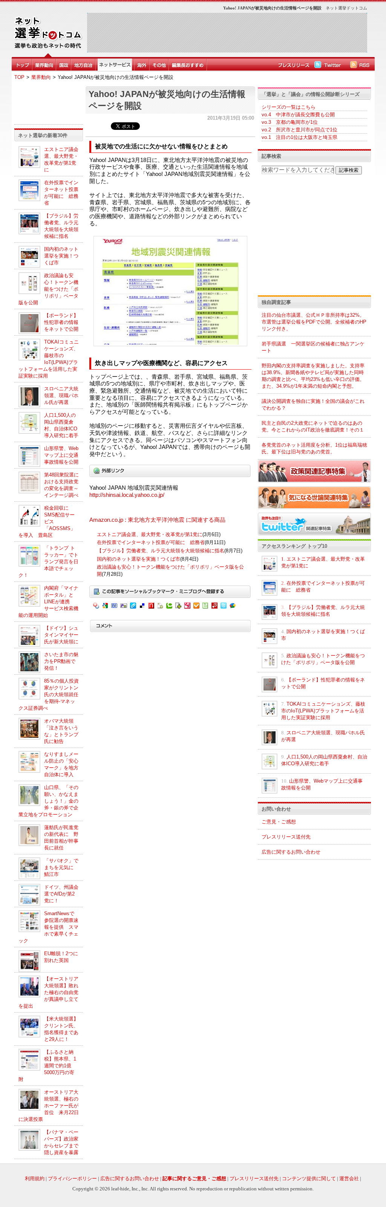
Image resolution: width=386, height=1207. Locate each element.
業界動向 (41, 77)
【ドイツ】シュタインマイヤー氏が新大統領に (61, 634)
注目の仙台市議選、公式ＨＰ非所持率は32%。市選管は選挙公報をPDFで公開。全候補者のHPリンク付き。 (314, 321)
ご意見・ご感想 (279, 822)
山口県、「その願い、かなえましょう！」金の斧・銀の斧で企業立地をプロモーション (48, 801)
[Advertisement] (227, 32)
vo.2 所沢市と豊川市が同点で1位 (299, 130)
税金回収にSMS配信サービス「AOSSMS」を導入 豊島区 (46, 521)
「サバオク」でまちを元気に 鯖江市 (61, 867)
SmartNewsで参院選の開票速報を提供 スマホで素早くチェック (48, 927)
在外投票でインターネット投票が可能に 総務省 (151, 542)
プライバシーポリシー (72, 1178)
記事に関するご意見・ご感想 (194, 1178)
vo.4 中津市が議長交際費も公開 (298, 114)
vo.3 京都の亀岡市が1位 (290, 122)
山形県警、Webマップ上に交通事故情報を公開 (61, 455)
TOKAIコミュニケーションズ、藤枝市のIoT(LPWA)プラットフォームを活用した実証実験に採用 (323, 710)
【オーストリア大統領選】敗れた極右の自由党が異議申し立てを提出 (48, 992)
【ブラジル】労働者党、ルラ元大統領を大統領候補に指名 (160, 550)
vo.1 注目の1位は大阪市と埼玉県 (299, 137)
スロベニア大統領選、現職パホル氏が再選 (61, 395)
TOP (19, 77)
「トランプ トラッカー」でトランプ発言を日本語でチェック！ (48, 561)
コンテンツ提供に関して (309, 1178)
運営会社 (349, 1178)
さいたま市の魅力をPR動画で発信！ (61, 661)
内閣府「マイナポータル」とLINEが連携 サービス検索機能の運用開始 (48, 601)
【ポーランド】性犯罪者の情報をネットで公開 (61, 322)
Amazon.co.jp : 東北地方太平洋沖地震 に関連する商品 (157, 520)
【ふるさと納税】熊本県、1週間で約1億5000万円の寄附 (47, 1065)
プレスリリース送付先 (286, 837)
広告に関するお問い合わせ (291, 852)
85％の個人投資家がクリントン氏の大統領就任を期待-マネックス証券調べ (48, 694)
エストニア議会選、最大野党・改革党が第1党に (149, 534)
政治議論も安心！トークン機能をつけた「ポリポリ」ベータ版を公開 (48, 289)
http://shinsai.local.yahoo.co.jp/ (126, 495)
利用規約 (34, 1178)
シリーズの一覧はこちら (289, 107)
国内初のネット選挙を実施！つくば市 (61, 255)
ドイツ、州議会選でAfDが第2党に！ (61, 893)
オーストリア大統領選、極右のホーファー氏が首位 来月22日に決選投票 (48, 1105)
